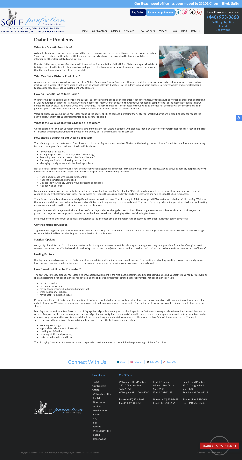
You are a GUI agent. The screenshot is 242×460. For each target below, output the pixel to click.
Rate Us (196, 30)
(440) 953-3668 (223, 17)
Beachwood (223, 29)
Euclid (223, 26)
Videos (163, 30)
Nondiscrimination (215, 452)
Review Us (171, 362)
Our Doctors (99, 30)
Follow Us (138, 362)
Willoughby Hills (223, 22)
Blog (184, 30)
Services (129, 30)
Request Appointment (160, 12)
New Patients (146, 30)
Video (95, 414)
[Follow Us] (185, 14)
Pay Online (138, 12)
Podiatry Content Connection (86, 452)
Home (84, 30)
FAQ (174, 30)
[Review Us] (198, 14)
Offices (115, 30)
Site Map (201, 452)
